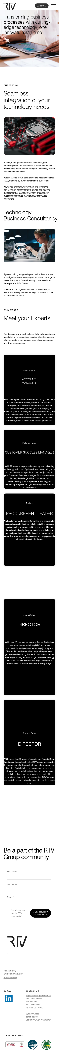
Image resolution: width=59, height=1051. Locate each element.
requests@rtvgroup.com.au (38, 995)
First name (12, 871)
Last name (12, 884)
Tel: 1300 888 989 (34, 998)
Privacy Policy (10, 977)
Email (10, 897)
